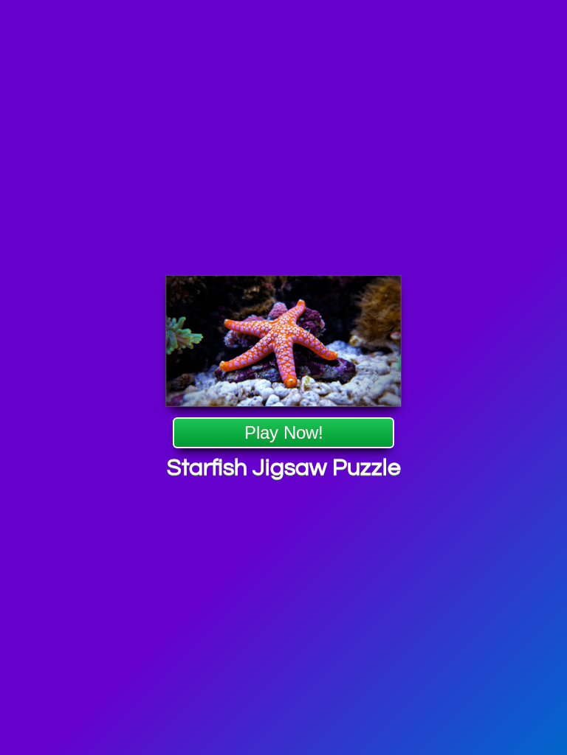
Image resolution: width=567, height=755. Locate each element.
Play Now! (283, 432)
